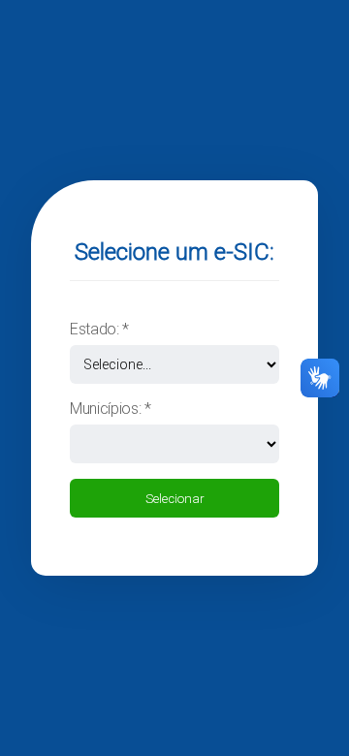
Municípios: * (110, 409)
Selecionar (175, 498)
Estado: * (99, 329)
